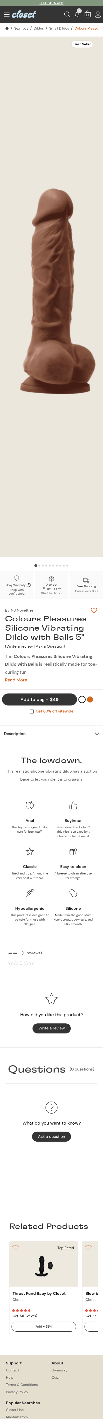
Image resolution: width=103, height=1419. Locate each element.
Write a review (19, 646)
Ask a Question (50, 646)
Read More (16, 680)
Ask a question (51, 1136)
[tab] (35, 565)
